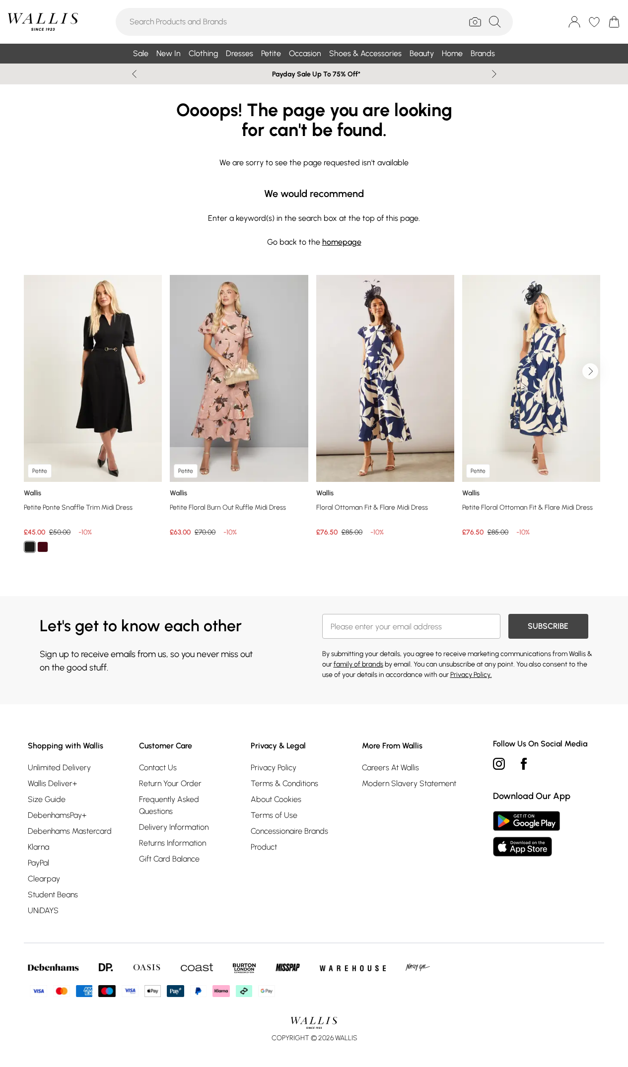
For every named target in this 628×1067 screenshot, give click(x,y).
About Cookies (276, 799)
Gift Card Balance (169, 859)
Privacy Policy (273, 767)
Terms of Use (274, 815)
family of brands (358, 664)
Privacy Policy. (471, 674)
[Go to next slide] (590, 371)
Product (264, 847)
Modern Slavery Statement (409, 783)
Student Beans (53, 894)
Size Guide (47, 799)
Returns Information (172, 843)
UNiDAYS (43, 910)
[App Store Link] (526, 834)
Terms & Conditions (284, 783)
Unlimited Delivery (59, 767)
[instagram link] (499, 764)
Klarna (38, 847)
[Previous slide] (134, 74)
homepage (341, 242)
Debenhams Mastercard (70, 831)
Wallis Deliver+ (52, 783)
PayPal (38, 862)
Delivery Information (174, 827)
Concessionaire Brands (289, 831)
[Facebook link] (524, 764)
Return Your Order (170, 783)
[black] (29, 546)
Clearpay (44, 878)
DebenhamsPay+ (57, 815)
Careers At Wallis (390, 767)
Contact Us (158, 767)
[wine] (42, 546)
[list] (314, 419)
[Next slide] (494, 74)
